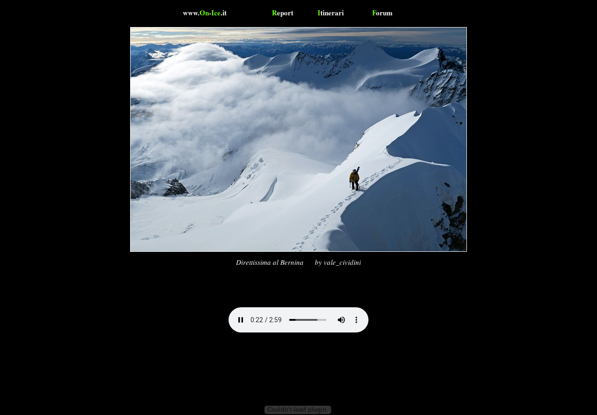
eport (282, 12)
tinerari (331, 12)
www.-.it (205, 12)
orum (382, 12)
